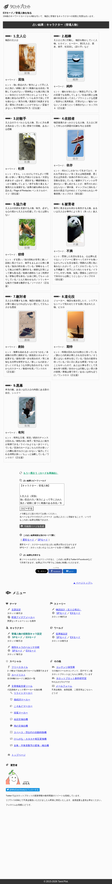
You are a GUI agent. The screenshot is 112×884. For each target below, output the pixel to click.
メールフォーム (64, 686)
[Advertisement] (57, 842)
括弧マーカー (21, 712)
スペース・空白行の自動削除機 (30, 732)
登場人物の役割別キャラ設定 (27, 634)
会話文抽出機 (21, 719)
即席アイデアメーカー (23, 617)
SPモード (43, 540)
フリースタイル (20, 667)
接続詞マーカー (22, 699)
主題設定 (16, 609)
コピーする (26, 508)
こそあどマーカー (23, 706)
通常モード (28, 540)
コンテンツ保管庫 (65, 667)
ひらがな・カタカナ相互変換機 (30, 739)
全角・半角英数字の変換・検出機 (31, 745)
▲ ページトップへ (82, 583)
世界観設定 (62, 634)
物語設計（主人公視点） (69, 609)
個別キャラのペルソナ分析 (26, 647)
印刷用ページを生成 (34, 526)
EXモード (75, 613)
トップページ (19, 755)
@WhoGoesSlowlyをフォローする (23, 790)
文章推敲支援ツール (22, 686)
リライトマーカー (23, 693)
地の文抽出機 (21, 726)
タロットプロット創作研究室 (71, 678)
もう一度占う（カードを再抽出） (40, 473)
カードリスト (19, 675)
